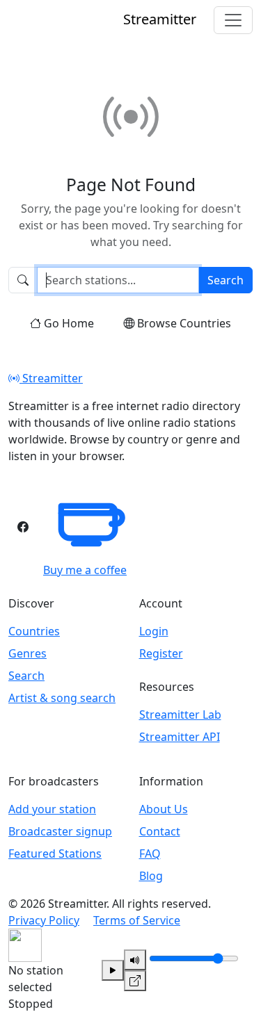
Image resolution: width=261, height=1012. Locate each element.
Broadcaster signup (60, 831)
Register (161, 653)
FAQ (150, 853)
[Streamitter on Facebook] (23, 527)
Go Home (69, 323)
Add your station (52, 809)
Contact (159, 831)
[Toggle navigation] (233, 20)
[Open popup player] (135, 980)
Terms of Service (136, 920)
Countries (34, 631)
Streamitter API (179, 736)
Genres (27, 653)
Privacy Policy (43, 920)
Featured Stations (55, 853)
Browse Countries (184, 323)
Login (153, 631)
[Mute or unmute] (135, 959)
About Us (163, 809)
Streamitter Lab (180, 714)
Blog (151, 875)
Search (225, 280)
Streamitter (51, 378)
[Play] (113, 970)
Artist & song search (62, 697)
